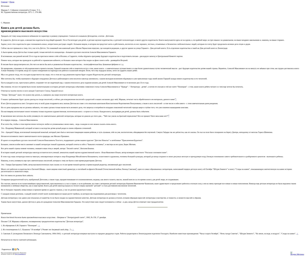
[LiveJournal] (18, 249)
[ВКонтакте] (13, 249)
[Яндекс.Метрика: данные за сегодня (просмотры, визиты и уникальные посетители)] (297, 253)
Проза (11, 2)
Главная (4, 2)
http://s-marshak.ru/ (20, 254)
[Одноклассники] (15, 249)
